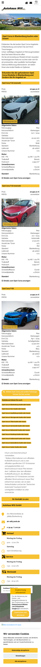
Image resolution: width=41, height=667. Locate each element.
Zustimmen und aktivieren (20, 613)
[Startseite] (26, 2)
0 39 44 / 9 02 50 (13, 527)
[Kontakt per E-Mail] (31, 2)
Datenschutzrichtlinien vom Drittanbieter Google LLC (20, 606)
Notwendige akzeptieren (20, 650)
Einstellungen (20, 656)
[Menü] (3, 2)
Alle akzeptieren (20, 661)
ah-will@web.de (13, 521)
